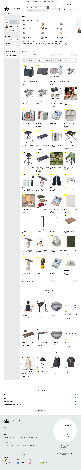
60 (67, 60)
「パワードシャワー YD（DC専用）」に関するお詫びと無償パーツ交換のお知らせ (40, 1)
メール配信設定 (31, 437)
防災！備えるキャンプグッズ (10, 51)
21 (71, 54)
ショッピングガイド (18, 445)
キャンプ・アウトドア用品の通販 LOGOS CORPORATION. (65, 453)
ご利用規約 (24, 445)
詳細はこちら (40, 410)
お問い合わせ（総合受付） (9, 445)
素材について (47, 454)
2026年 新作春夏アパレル (10, 43)
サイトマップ (44, 445)
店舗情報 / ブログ (25, 454)
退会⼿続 (37, 437)
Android (67, 436)
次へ (75, 54)
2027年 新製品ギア (9, 39)
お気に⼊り (14, 437)
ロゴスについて (11, 454)
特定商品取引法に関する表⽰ (31, 445)
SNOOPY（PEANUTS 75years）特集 (11, 56)
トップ (6, 454)
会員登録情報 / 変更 (8, 437)
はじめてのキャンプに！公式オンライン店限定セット (11, 47)
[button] (21, 307)
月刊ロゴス (16, 454)
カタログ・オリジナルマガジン (39, 454)
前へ (53, 54)
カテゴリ (31, 10)
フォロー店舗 (20, 437)
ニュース (39, 445)
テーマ (43, 10)
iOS (62, 436)
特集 (20, 454)
